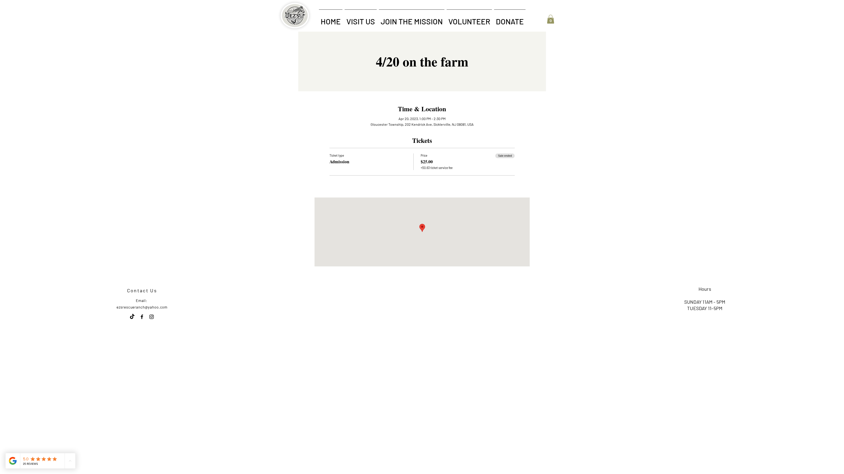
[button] (361, 19)
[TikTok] (132, 317)
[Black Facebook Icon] (142, 317)
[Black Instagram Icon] (152, 317)
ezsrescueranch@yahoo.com (141, 307)
